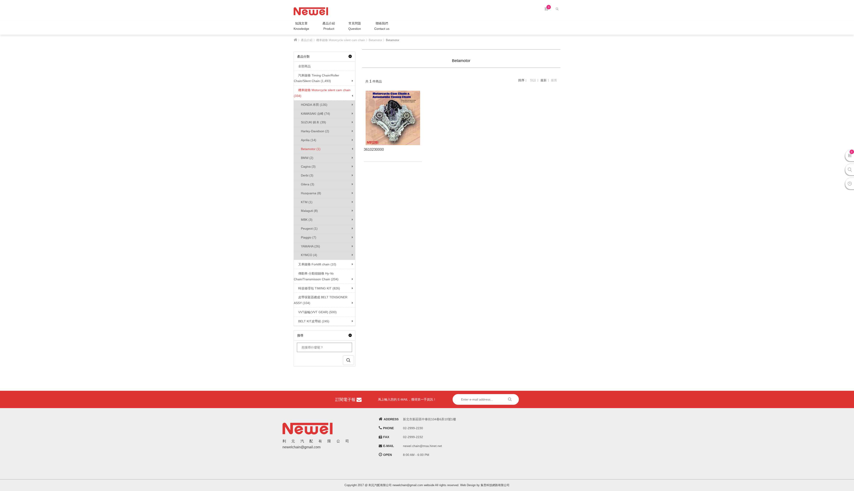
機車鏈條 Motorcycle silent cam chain (340, 40)
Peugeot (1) (309, 228)
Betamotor (375, 40)
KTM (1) (306, 202)
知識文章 (301, 26)
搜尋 (300, 335)
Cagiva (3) (308, 166)
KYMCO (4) (309, 255)
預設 (533, 80)
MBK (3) (306, 219)
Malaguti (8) (309, 210)
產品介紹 (328, 26)
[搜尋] (557, 8)
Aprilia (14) (308, 140)
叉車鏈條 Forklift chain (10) (317, 264)
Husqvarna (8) (311, 193)
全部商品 (304, 66)
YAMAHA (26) (310, 246)
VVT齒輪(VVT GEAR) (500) (317, 312)
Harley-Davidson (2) (315, 131)
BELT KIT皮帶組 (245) (313, 321)
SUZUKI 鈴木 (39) (313, 122)
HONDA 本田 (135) (314, 104)
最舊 (554, 80)
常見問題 (354, 26)
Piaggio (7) (308, 237)
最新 (543, 80)
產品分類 (303, 56)
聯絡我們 (381, 26)
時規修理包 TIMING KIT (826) (319, 288)
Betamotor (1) (310, 149)
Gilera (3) (307, 184)
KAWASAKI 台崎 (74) (315, 113)
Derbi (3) (307, 175)
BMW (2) (307, 158)
